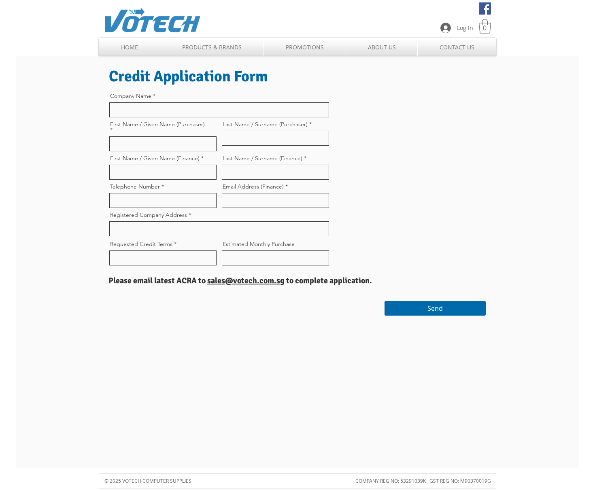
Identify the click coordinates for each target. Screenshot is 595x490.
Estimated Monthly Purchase (259, 244)
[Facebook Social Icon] (485, 8)
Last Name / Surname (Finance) (262, 158)
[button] (485, 26)
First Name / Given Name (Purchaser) (157, 124)
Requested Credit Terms (141, 244)
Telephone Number (135, 186)
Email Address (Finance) (253, 186)
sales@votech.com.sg (246, 281)
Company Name (130, 96)
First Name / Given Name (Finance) (155, 158)
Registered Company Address (148, 215)
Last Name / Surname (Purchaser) (265, 124)
